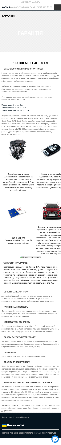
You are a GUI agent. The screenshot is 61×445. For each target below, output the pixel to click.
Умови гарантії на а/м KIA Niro (13, 108)
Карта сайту (7, 417)
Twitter (8, 422)
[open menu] (57, 7)
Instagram (20, 422)
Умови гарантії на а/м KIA (12, 105)
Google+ (12, 422)
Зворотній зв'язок (22, 417)
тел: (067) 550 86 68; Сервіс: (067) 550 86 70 (30, 7)
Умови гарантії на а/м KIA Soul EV (15, 110)
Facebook (4, 422)
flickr (25, 422)
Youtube (16, 422)
